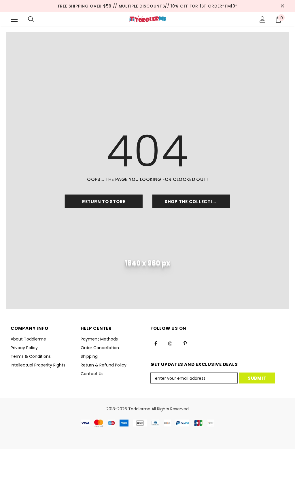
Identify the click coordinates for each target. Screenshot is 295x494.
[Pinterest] (185, 343)
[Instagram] (170, 343)
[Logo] (147, 19)
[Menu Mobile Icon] (14, 19)
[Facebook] (155, 343)
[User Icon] (263, 19)
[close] (282, 6)
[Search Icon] (31, 19)
